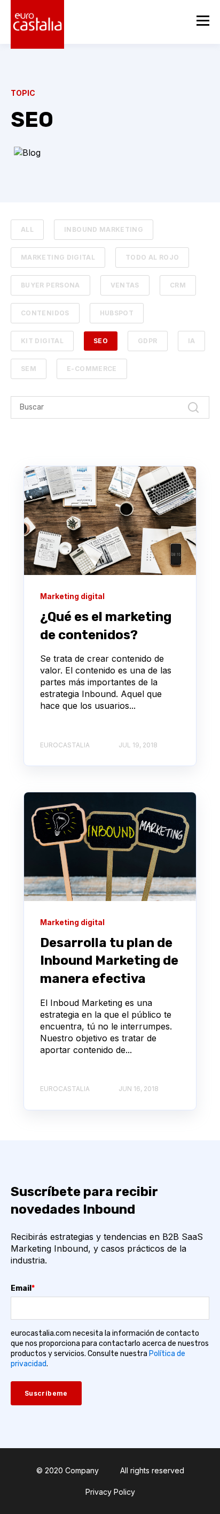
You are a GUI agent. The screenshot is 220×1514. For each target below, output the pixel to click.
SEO (100, 341)
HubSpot (117, 313)
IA (191, 341)
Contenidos (45, 313)
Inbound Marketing (103, 229)
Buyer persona (50, 285)
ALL (27, 229)
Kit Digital (42, 341)
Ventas (125, 285)
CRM (178, 285)
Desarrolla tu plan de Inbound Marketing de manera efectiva (109, 960)
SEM (28, 369)
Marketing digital (58, 257)
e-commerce (92, 369)
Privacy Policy (110, 1491)
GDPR (147, 341)
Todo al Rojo (152, 257)
